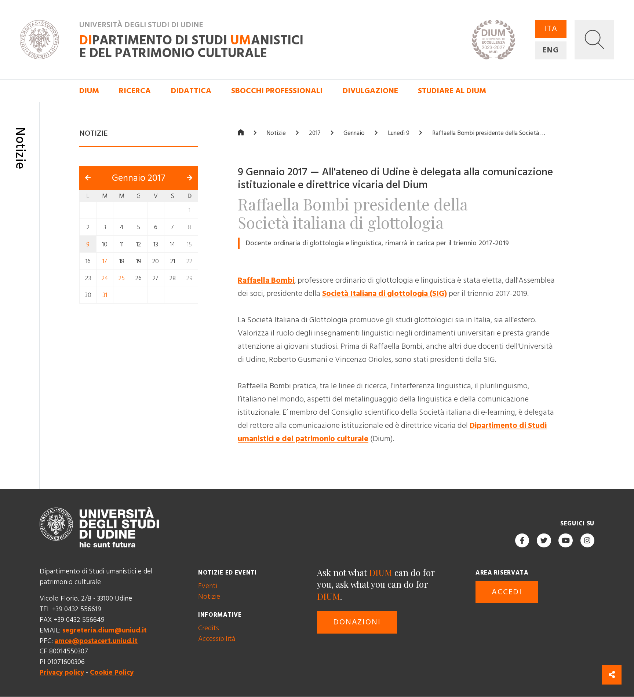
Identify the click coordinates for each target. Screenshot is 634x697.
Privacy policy (62, 673)
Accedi (507, 592)
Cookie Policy (112, 673)
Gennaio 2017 (138, 178)
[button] (594, 39)
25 (122, 278)
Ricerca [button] (135, 90)
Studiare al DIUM (452, 90)
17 (104, 261)
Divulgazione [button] (370, 90)
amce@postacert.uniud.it (96, 641)
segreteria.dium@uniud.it (104, 630)
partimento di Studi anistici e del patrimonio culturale (191, 47)
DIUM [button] (89, 90)
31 (104, 295)
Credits (208, 628)
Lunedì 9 (398, 133)
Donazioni (356, 622)
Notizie (276, 133)
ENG (551, 50)
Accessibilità (216, 639)
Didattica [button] (191, 90)
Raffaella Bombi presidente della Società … (488, 133)
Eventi (207, 586)
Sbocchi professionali (277, 90)
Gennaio (354, 133)
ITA (550, 28)
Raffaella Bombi (266, 280)
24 (105, 278)
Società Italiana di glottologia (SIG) (384, 293)
